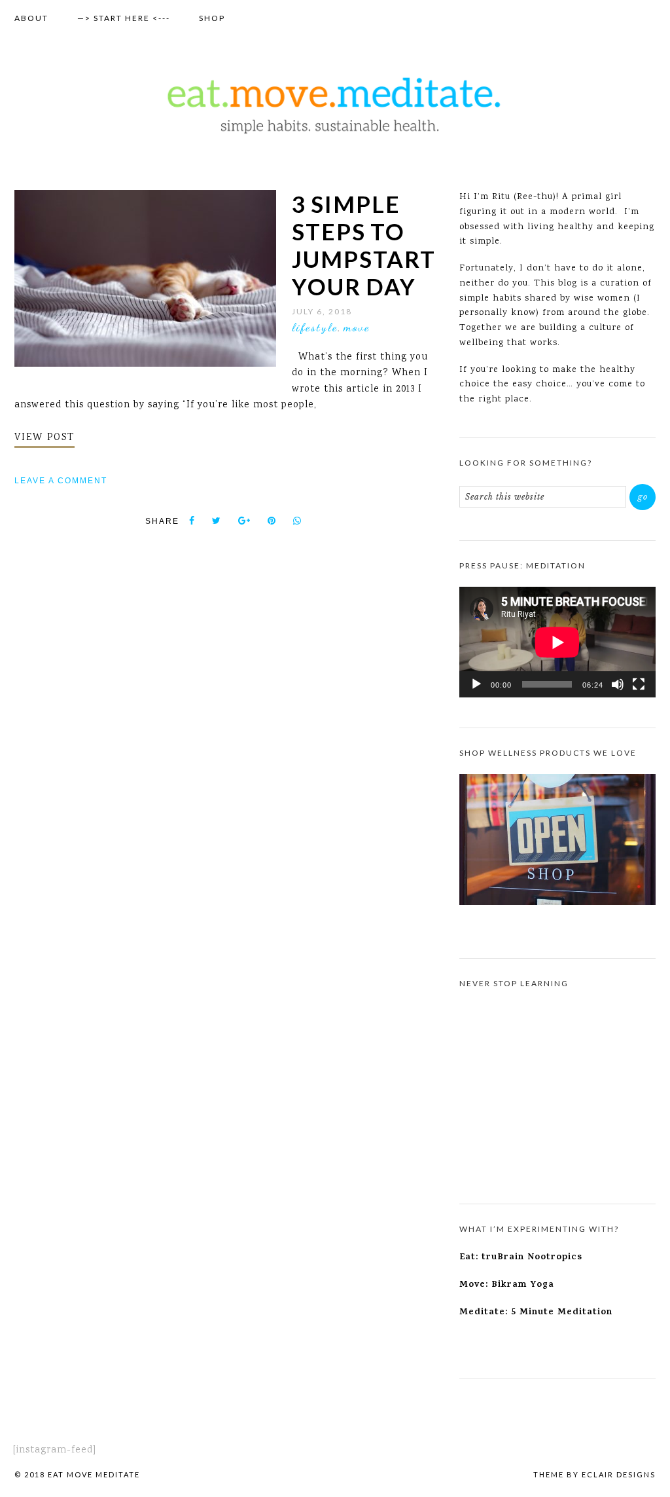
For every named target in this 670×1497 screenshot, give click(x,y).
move (357, 327)
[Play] (476, 684)
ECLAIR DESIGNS (619, 1474)
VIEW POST (44, 438)
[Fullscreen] (638, 684)
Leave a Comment (60, 480)
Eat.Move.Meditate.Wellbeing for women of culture (335, 105)
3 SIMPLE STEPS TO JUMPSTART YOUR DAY (364, 245)
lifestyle (315, 327)
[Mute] (617, 684)
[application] (557, 642)
